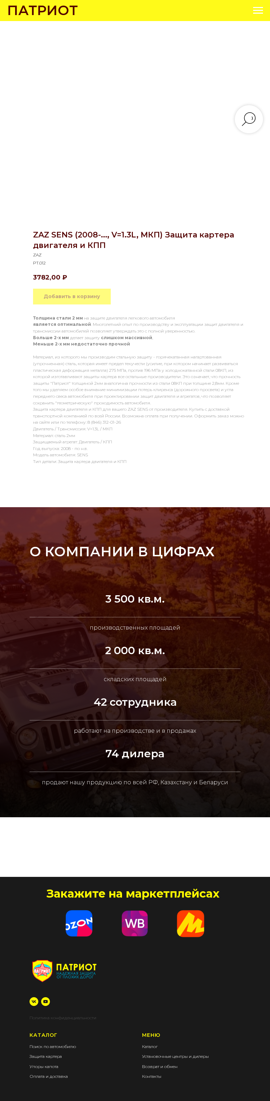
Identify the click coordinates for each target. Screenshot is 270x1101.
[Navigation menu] (258, 10)
